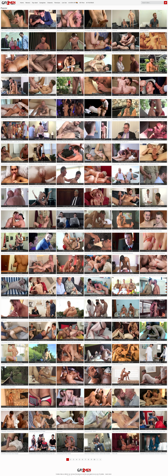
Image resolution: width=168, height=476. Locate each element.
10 (94, 459)
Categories (42, 3)
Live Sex (64, 3)
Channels (50, 3)
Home (22, 3)
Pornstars (57, 3)
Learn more (108, 474)
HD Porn (81, 3)
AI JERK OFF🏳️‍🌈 (73, 3)
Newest (27, 3)
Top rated (35, 3)
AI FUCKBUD (90, 3)
